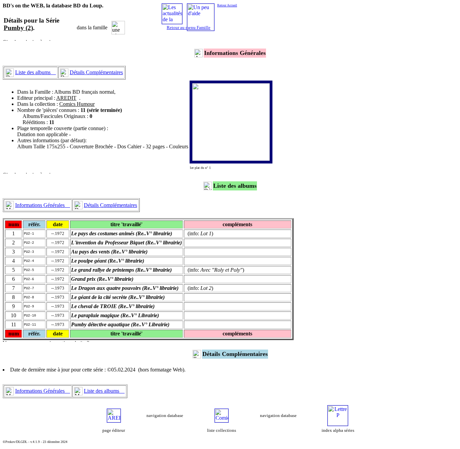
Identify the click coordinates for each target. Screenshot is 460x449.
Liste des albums (35, 72)
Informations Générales (42, 205)
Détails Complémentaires (96, 72)
